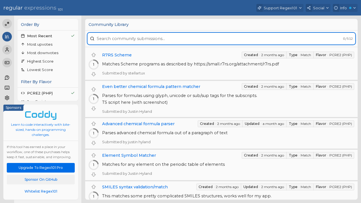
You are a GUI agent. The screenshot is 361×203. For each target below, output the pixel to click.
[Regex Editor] (7, 23)
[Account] (7, 49)
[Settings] (7, 97)
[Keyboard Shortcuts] (7, 87)
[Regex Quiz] (7, 62)
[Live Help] (7, 77)
